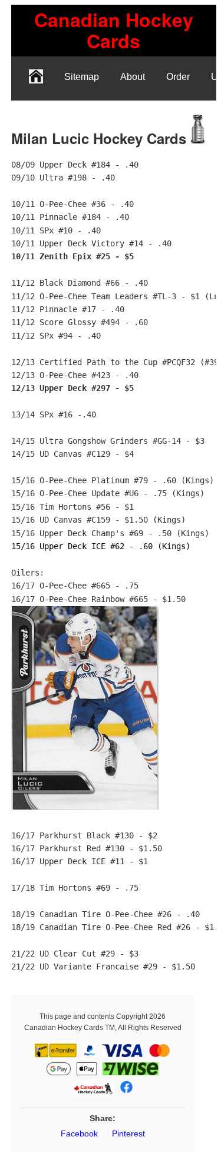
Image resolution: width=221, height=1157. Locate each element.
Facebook (79, 1133)
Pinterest (128, 1133)
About (132, 77)
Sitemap (81, 77)
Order (178, 77)
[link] (114, 30)
